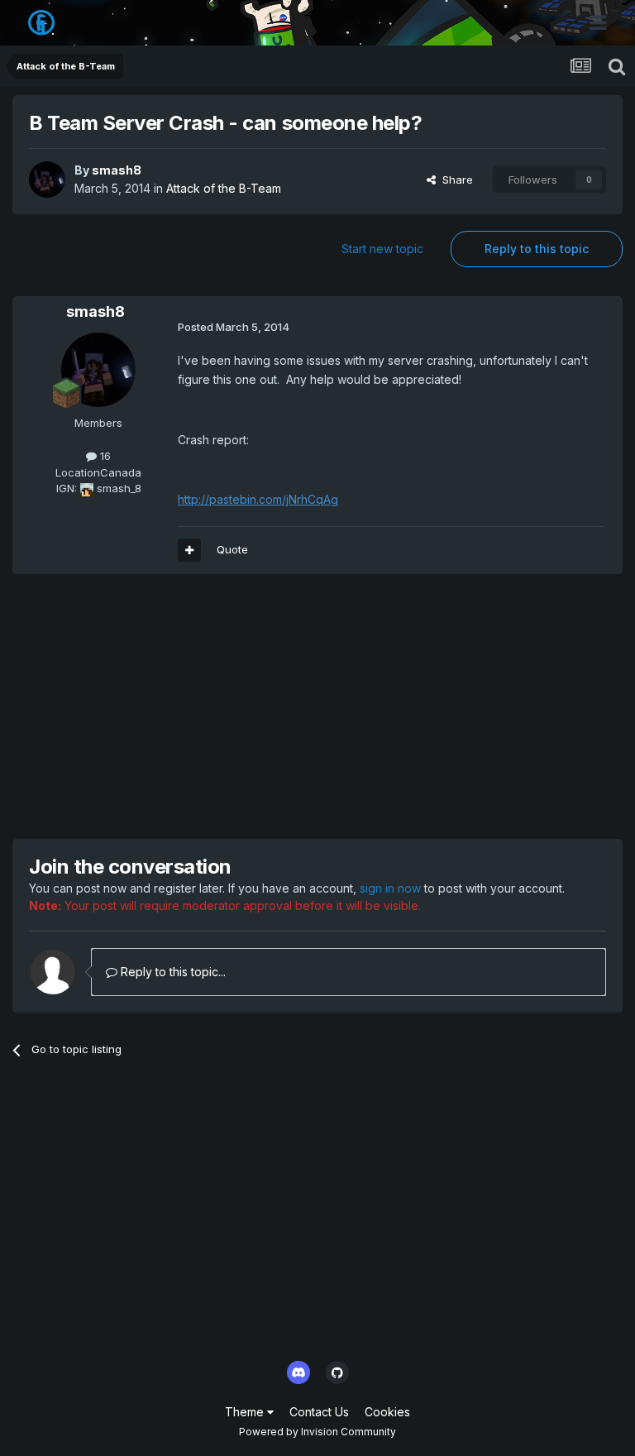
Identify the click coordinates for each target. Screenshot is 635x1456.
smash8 (116, 170)
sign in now (390, 888)
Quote (232, 549)
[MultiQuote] (189, 550)
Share (454, 179)
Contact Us (319, 1412)
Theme (246, 1412)
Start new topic (382, 249)
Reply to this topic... (171, 972)
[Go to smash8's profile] (47, 179)
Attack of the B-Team (223, 188)
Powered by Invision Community (317, 1431)
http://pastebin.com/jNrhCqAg (258, 499)
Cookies (387, 1412)
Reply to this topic (537, 249)
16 (104, 455)
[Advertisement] (205, 706)
